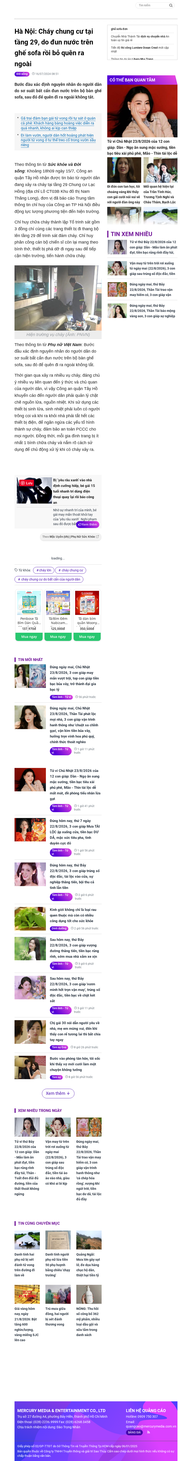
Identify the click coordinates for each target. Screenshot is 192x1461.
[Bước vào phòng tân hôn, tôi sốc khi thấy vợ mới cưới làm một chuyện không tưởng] (30, 1067)
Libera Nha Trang (142, 59)
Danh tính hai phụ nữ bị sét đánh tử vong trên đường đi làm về (25, 1265)
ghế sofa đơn (119, 29)
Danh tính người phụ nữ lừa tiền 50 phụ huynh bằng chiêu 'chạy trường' (57, 1265)
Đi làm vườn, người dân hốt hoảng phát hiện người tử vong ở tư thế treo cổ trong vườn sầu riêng (58, 140)
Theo (68, 536)
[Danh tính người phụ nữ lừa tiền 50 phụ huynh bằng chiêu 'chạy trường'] (58, 1240)
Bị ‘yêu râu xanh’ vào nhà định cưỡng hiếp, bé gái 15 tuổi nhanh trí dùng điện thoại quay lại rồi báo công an (74, 491)
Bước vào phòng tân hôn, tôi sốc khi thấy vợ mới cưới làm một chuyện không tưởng (75, 1064)
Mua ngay (29, 636)
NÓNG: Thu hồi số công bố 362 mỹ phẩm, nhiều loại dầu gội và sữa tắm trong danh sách (88, 1322)
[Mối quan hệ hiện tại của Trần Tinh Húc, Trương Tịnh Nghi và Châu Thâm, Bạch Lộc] (160, 170)
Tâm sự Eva (59, 1047)
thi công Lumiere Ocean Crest (139, 47)
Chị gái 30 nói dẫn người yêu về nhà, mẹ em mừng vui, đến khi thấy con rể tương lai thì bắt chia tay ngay (75, 1031)
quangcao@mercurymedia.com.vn (151, 1426)
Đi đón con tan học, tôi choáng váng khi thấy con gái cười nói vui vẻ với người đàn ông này (123, 194)
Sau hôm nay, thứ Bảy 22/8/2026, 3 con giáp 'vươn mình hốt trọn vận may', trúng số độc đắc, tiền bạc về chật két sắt (75, 989)
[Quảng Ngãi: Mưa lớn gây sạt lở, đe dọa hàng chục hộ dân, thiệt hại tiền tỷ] (89, 1240)
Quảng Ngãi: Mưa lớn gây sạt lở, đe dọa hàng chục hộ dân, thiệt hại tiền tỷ (88, 1265)
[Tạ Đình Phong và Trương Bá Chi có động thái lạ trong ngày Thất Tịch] (124, 219)
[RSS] (147, 1432)
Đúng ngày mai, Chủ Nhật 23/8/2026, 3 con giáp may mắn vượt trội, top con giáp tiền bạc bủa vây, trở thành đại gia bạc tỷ (74, 678)
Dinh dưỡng (59, 928)
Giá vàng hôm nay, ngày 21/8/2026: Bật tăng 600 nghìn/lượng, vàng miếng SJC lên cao (27, 1324)
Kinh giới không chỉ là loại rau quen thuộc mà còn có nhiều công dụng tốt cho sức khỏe (73, 915)
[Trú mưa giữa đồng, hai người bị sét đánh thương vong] (58, 1294)
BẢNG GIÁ (134, 1432)
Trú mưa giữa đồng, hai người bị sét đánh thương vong (57, 1316)
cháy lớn (45, 570)
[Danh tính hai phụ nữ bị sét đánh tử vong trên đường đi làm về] (27, 1240)
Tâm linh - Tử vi (61, 697)
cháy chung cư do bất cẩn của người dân (50, 579)
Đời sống (22, 74)
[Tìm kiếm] (171, 5)
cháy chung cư (72, 570)
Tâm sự (56, 1077)
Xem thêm (89, 524)
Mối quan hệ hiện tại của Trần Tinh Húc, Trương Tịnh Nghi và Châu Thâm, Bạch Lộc (160, 194)
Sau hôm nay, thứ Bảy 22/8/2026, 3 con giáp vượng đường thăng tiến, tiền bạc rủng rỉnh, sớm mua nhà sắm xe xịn (74, 948)
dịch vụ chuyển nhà (153, 36)
